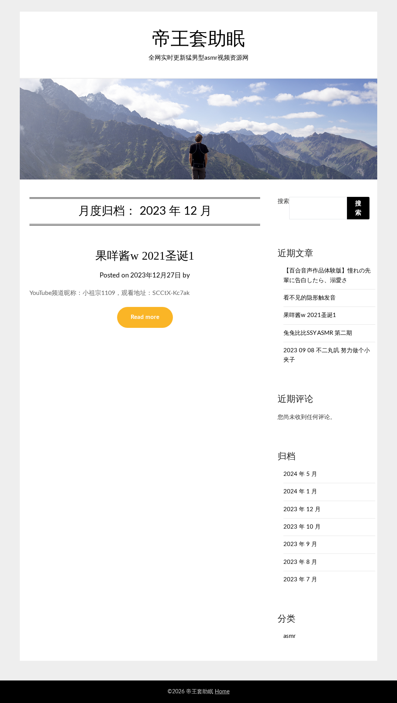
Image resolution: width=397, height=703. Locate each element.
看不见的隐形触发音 (309, 298)
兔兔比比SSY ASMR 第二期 (317, 333)
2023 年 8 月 (300, 562)
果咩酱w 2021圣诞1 (144, 255)
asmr (289, 636)
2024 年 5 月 (300, 474)
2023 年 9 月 (300, 544)
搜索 (283, 201)
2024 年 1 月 (300, 492)
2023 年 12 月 (302, 509)
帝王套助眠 (198, 39)
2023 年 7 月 (300, 579)
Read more (145, 317)
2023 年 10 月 (302, 527)
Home (222, 691)
